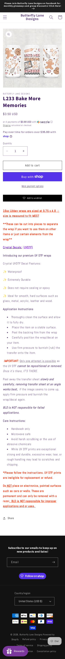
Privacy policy (47, 639)
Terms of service (25, 645)
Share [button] (11, 518)
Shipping (6, 125)
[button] (5, 17)
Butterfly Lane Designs (31, 634)
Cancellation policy (46, 651)
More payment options (33, 186)
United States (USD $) (30, 601)
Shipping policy (44, 645)
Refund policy (29, 639)
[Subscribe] (53, 562)
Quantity (7, 143)
